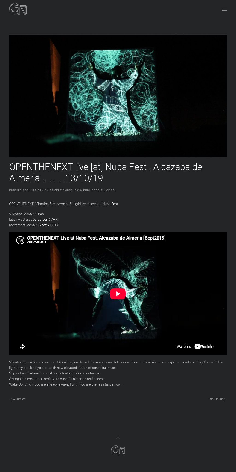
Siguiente (216, 399)
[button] (224, 9)
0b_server (40, 219)
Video (110, 190)
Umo (40, 214)
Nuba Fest (110, 204)
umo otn (37, 190)
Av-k (54, 219)
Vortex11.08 (49, 225)
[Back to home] (18, 9)
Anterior (19, 399)
